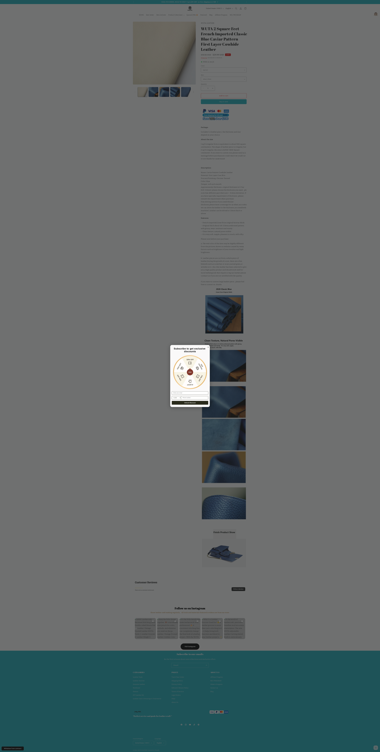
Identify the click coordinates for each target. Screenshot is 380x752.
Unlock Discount (190, 403)
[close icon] (208, 347)
